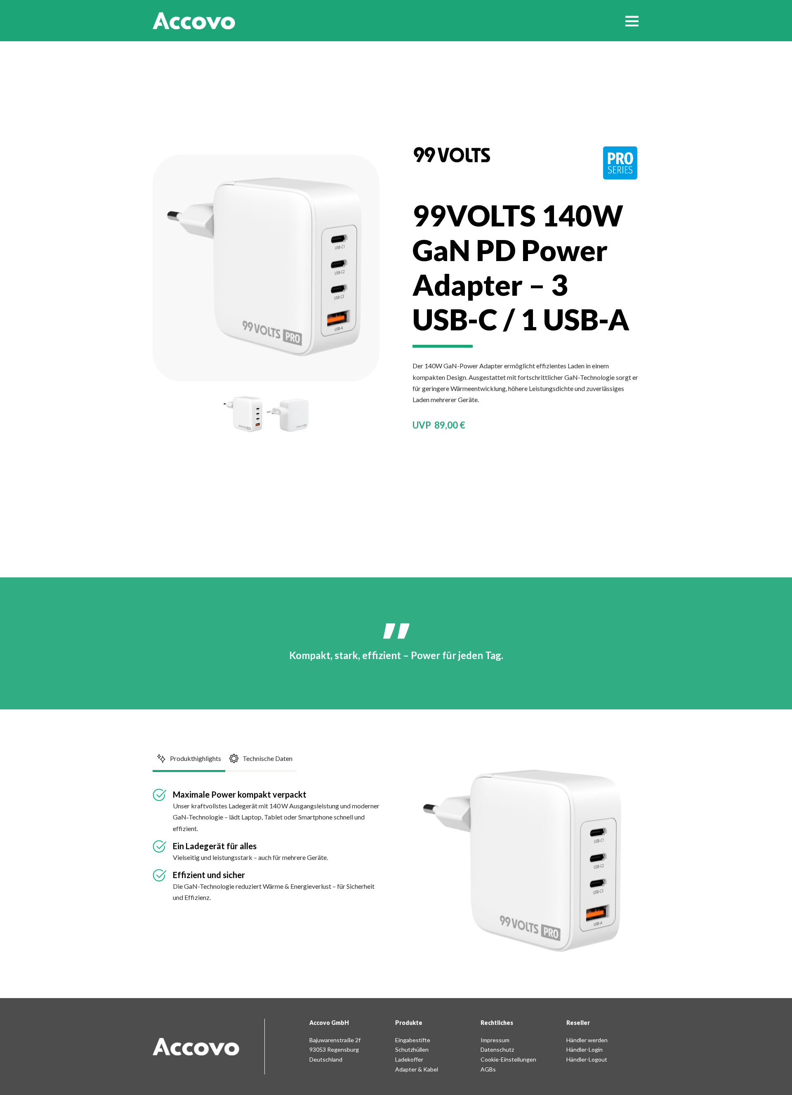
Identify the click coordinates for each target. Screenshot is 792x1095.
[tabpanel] (268, 846)
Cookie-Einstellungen (508, 1059)
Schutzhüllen (412, 1049)
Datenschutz (497, 1049)
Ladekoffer (409, 1059)
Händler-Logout (586, 1059)
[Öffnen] (632, 20)
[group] (243, 414)
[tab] (189, 759)
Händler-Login (584, 1049)
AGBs (488, 1069)
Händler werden (587, 1039)
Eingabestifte (412, 1039)
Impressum (495, 1039)
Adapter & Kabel (416, 1069)
